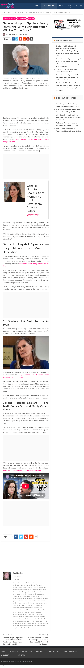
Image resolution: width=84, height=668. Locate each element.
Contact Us (20, 655)
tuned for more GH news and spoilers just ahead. (22, 470)
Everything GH (48, 6)
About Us (39, 651)
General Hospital (9, 18)
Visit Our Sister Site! (64, 40)
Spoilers (31, 18)
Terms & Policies (70, 651)
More (70, 6)
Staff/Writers (53, 651)
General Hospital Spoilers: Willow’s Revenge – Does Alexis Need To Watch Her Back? (68, 77)
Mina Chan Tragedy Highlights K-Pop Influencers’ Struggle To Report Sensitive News (68, 117)
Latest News (21, 18)
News (61, 6)
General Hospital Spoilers (21, 651)
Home (36, 6)
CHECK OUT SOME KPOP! (66, 98)
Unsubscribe (6, 655)
